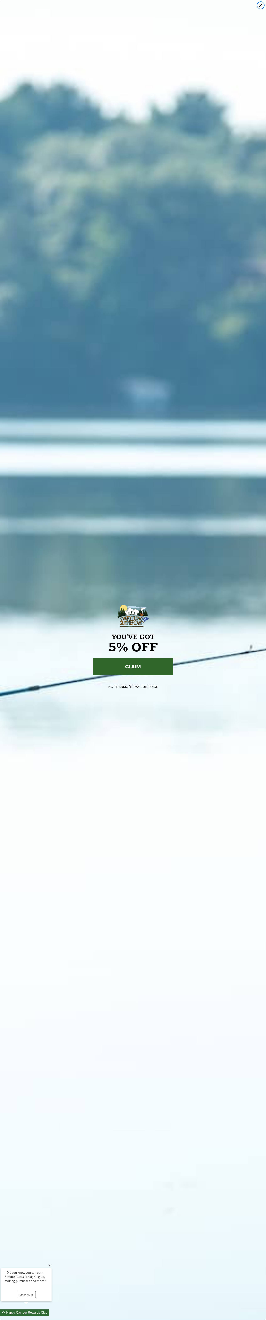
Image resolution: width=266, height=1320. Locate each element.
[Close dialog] (260, 5)
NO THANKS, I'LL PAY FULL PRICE (133, 686)
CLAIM (133, 666)
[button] (31, 1312)
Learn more (26, 1294)
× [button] (49, 1265)
